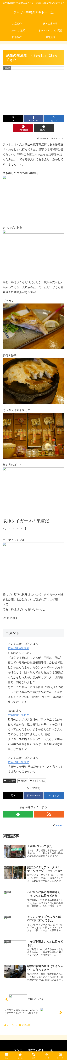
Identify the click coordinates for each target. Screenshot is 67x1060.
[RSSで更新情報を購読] (49, 814)
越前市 (24, 780)
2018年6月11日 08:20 (18, 715)
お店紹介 (11, 780)
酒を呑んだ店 (38, 780)
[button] (60, 661)
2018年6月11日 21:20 (18, 762)
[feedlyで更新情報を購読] (18, 814)
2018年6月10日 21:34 (18, 648)
